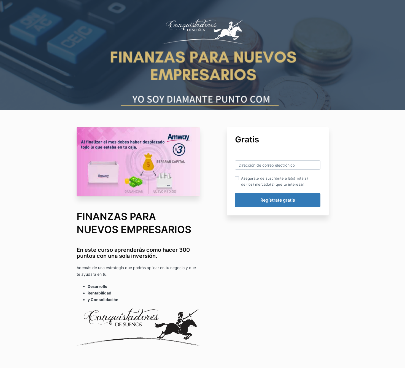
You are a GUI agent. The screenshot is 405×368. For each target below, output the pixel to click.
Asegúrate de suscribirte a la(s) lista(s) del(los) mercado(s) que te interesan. (274, 181)
